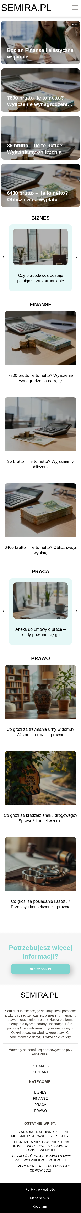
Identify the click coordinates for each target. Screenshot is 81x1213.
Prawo (40, 658)
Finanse (41, 304)
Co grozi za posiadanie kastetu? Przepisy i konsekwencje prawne (40, 904)
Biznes (40, 218)
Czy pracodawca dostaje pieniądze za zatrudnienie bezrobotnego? (40, 278)
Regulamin (40, 1206)
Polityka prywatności (40, 1189)
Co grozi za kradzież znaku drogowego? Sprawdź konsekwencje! (40, 818)
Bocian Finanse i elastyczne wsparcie (40, 53)
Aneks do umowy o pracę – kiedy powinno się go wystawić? (40, 632)
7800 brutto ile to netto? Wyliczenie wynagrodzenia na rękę (38, 101)
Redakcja (40, 1066)
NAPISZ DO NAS (40, 969)
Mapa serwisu (40, 1198)
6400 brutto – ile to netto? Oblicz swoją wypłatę (37, 196)
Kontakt (40, 1072)
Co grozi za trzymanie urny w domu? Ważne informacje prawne (40, 732)
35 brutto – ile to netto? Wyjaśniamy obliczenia (35, 149)
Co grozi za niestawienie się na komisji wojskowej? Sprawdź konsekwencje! (40, 1146)
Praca (40, 571)
